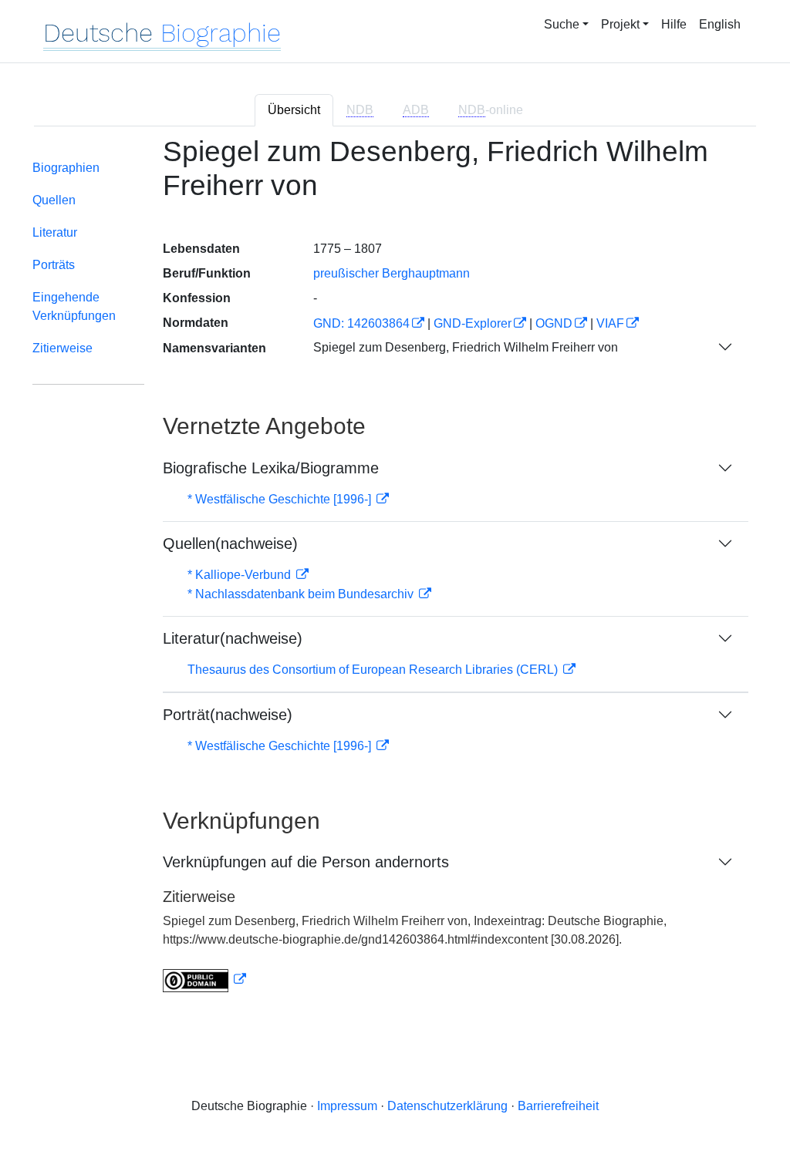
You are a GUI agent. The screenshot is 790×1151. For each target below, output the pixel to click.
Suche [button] (561, 24)
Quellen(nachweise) (230, 543)
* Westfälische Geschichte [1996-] (280, 499)
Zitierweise (62, 348)
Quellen (54, 200)
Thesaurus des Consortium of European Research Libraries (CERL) (374, 669)
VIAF (610, 323)
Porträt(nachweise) (227, 714)
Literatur (54, 232)
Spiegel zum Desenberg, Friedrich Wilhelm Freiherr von (465, 347)
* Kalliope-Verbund (240, 574)
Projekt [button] (620, 24)
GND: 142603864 (361, 323)
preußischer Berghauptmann (391, 273)
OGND (553, 323)
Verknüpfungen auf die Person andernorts (306, 861)
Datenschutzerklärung (447, 1105)
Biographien (66, 167)
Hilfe (674, 24)
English (720, 24)
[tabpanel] (395, 573)
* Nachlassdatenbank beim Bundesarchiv (302, 594)
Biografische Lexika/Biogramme (271, 467)
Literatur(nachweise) (232, 638)
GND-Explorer (472, 323)
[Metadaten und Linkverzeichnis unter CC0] (204, 979)
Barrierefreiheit (558, 1105)
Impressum (347, 1105)
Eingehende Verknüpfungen (74, 306)
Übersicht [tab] (294, 109)
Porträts (53, 264)
